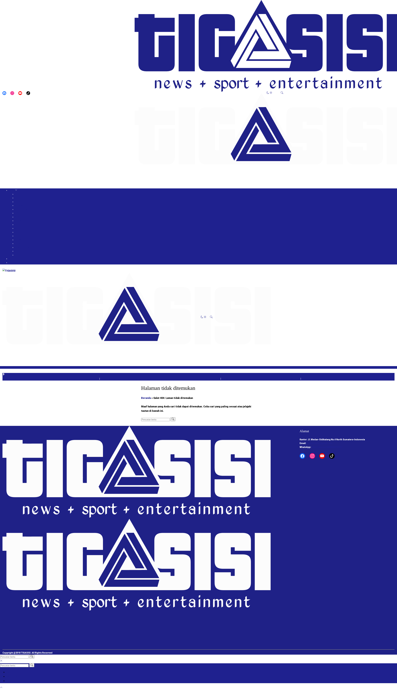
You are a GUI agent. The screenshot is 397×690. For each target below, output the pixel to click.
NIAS (17, 243)
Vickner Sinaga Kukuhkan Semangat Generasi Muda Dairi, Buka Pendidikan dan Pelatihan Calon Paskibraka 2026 (160, 378)
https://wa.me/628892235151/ (327, 447)
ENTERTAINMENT (18, 262)
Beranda (146, 398)
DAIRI (18, 194)
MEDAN (19, 228)
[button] (269, 93)
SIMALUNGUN (22, 217)
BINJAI (18, 251)
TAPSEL (19, 240)
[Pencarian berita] (172, 419)
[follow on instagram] (12, 93)
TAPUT (18, 232)
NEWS (12, 190)
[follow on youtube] (20, 93)
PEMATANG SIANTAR (26, 247)
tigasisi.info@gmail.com (319, 443)
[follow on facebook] (4, 93)
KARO (18, 202)
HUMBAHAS (21, 209)
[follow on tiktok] (28, 93)
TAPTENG (20, 236)
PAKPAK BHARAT (24, 198)
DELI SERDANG (23, 220)
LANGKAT (20, 224)
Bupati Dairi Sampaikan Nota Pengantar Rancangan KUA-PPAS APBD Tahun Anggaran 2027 (50, 378)
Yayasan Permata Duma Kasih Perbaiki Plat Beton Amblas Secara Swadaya (261, 378)
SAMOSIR (20, 205)
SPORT (12, 258)
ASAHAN (19, 213)
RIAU (17, 255)
